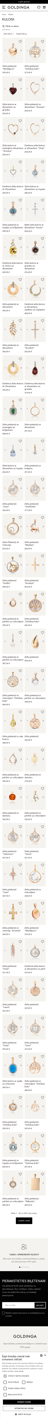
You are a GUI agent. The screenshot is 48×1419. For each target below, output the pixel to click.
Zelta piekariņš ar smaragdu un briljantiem (10, 427)
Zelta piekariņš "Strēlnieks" (32, 505)
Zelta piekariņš (32, 657)
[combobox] (41, 1355)
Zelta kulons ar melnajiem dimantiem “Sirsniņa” (12, 148)
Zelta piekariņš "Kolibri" (9, 582)
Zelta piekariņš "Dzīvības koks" (32, 67)
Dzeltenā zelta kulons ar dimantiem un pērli (35, 967)
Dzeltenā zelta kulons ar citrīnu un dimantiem (12, 266)
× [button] (45, 1355)
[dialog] (24, 1385)
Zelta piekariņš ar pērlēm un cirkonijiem (12, 620)
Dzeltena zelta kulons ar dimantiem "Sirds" (35, 147)
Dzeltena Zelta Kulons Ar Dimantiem (12, 188)
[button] (24, 1414)
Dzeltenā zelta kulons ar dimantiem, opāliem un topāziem (35, 307)
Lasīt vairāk (19, 1371)
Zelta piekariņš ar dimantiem (10, 305)
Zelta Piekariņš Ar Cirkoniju (10, 543)
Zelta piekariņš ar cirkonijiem (33, 891)
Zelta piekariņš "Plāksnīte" (32, 1200)
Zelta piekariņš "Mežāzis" (32, 543)
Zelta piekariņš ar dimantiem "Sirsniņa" (35, 106)
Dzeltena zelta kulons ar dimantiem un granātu (35, 386)
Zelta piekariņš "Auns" (9, 505)
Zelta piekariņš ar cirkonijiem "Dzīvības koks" (12, 698)
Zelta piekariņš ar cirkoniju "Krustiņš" (11, 929)
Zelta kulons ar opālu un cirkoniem (12, 1082)
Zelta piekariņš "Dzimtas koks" (32, 1162)
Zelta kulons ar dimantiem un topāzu (35, 188)
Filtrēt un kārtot (12, 26)
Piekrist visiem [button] (24, 1402)
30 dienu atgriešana (24, 2)
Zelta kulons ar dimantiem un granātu (9, 107)
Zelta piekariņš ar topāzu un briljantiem (12, 226)
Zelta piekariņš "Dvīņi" (9, 967)
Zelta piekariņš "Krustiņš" (32, 346)
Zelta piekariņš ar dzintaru (33, 776)
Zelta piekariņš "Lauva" (9, 1006)
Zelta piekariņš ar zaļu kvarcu (12, 738)
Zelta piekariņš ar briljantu (33, 467)
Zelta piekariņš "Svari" (9, 891)
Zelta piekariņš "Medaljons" (9, 67)
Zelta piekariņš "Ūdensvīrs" (9, 853)
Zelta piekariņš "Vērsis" (32, 853)
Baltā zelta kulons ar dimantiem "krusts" (34, 226)
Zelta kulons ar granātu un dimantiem (32, 266)
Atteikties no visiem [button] (24, 1408)
